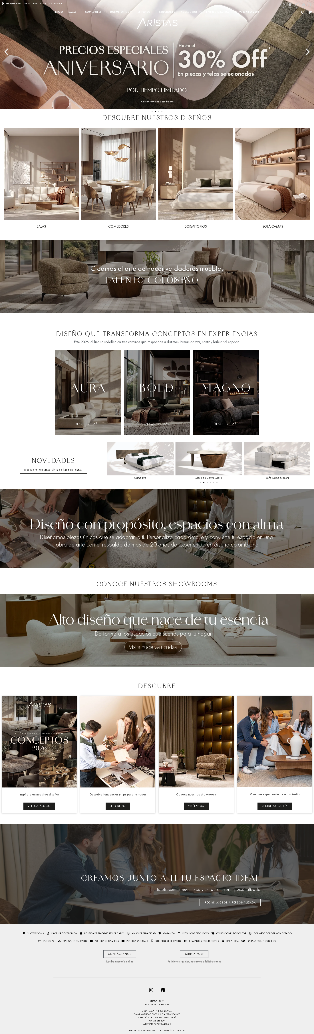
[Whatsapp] (283, 5)
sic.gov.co (179, 1030)
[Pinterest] (303, 5)
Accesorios (189, 11)
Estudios (144, 11)
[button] (6, 52)
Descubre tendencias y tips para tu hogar (117, 794)
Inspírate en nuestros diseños (39, 794)
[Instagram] (297, 5)
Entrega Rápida (217, 11)
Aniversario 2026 (247, 11)
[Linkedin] (310, 5)
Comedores (93, 11)
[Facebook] (290, 5)
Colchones (167, 11)
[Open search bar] (303, 12)
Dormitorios (119, 11)
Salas (73, 11)
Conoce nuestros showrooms (196, 794)
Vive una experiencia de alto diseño (275, 794)
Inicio (59, 11)
